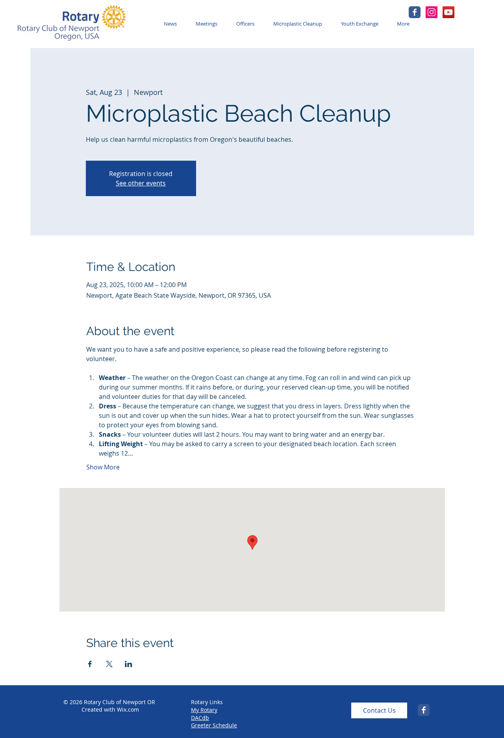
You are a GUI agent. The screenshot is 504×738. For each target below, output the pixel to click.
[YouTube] (448, 12)
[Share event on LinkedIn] (128, 664)
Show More (103, 467)
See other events (141, 183)
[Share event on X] (109, 664)
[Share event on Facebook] (90, 664)
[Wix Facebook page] (415, 12)
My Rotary (204, 710)
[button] (208, 23)
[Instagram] (431, 12)
